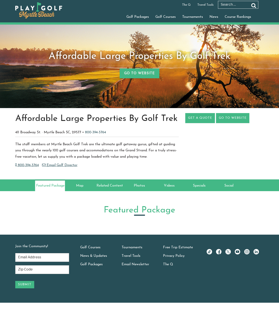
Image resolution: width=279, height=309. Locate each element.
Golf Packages (137, 17)
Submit (24, 284)
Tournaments (192, 17)
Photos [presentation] (139, 185)
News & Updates (93, 256)
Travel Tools (205, 5)
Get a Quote (200, 118)
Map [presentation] (79, 185)
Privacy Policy (174, 256)
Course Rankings (238, 17)
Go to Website (139, 73)
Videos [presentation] (169, 185)
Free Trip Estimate (178, 247)
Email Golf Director (61, 165)
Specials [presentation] (199, 185)
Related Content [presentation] (110, 185)
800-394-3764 (95, 132)
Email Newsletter (135, 264)
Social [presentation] (228, 185)
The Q (186, 5)
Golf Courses (165, 17)
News (213, 17)
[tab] (50, 185)
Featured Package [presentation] (50, 185)
